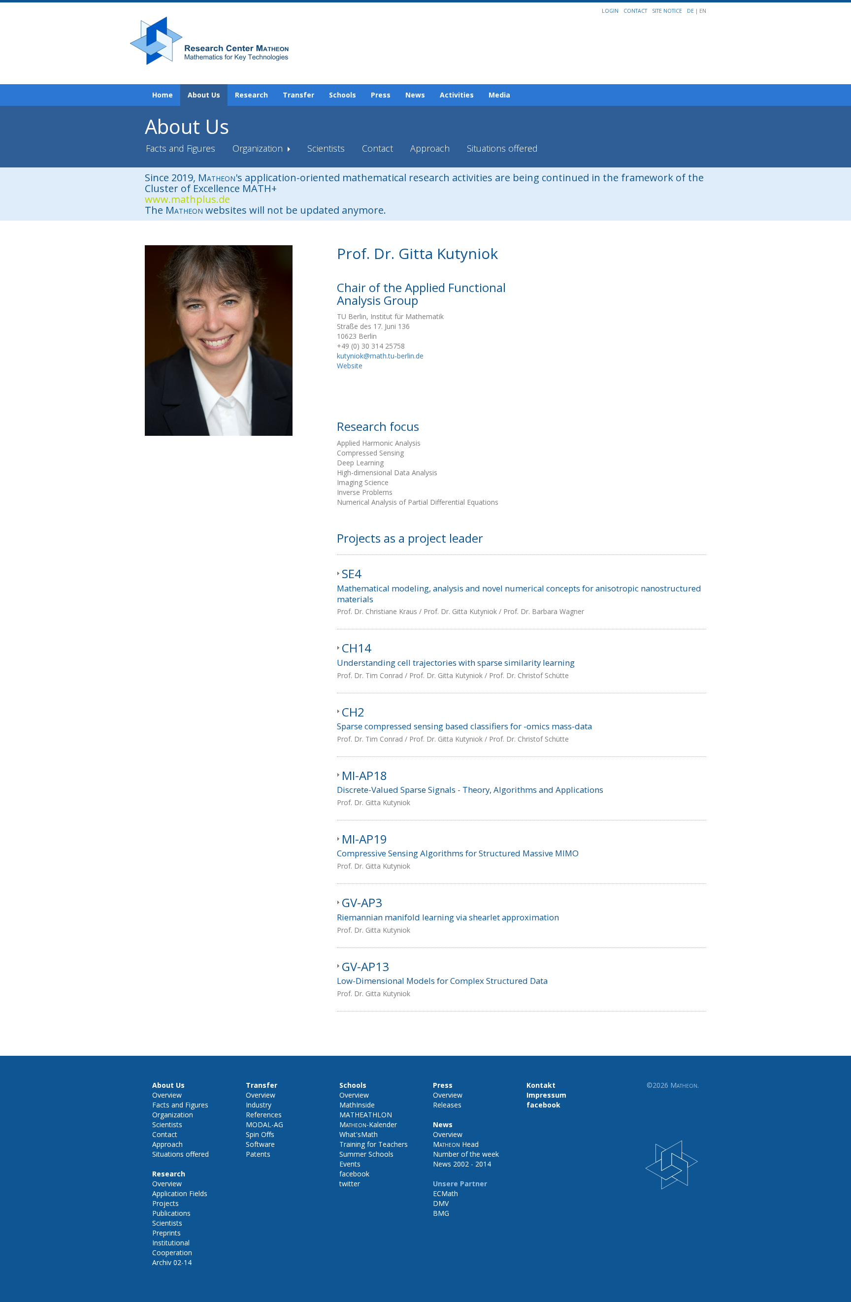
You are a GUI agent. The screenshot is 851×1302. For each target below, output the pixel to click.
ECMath (445, 1193)
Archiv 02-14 (172, 1262)
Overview (167, 1095)
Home (162, 94)
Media (499, 94)
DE (691, 10)
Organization (258, 148)
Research (251, 94)
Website (349, 365)
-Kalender (368, 1124)
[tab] (521, 592)
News (415, 94)
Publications (171, 1213)
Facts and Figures (180, 148)
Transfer (298, 94)
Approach (430, 148)
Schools (342, 94)
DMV (441, 1203)
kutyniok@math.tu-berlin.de (380, 355)
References (264, 1114)
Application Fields (179, 1193)
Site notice (667, 10)
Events (349, 1164)
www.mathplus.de (187, 199)
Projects (165, 1203)
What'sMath (358, 1134)
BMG (441, 1213)
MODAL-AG (264, 1124)
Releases (447, 1104)
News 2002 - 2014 (462, 1164)
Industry (258, 1104)
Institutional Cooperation (172, 1247)
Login (610, 10)
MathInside (357, 1104)
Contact (635, 10)
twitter (349, 1183)
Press (381, 94)
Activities (457, 94)
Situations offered (502, 148)
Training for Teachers (373, 1144)
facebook (354, 1173)
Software (260, 1144)
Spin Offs (260, 1134)
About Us (204, 94)
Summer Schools (366, 1154)
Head (456, 1144)
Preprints (166, 1232)
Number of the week (466, 1154)
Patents (258, 1154)
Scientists (326, 148)
